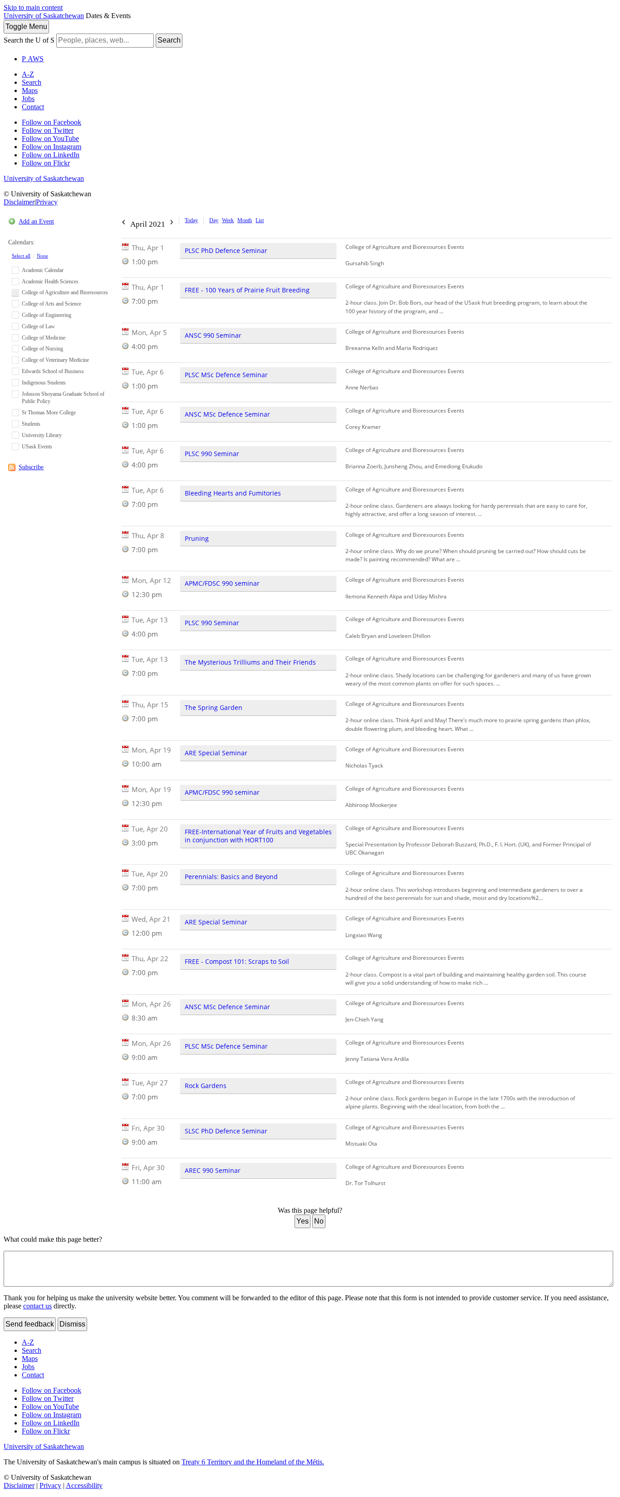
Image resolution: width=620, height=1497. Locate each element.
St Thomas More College (49, 412)
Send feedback (29, 1324)
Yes (302, 1221)
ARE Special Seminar (216, 752)
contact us (37, 1306)
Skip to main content (33, 7)
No (319, 1221)
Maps (30, 90)
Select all (21, 255)
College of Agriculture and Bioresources (65, 292)
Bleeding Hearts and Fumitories (233, 493)
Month (244, 220)
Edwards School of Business (53, 371)
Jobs (28, 98)
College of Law (38, 326)
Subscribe (31, 467)
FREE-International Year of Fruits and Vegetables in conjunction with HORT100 (258, 835)
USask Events (37, 446)
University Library (42, 435)
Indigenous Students (44, 382)
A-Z (28, 74)
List (260, 220)
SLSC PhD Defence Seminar (226, 1131)
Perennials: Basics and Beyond (231, 876)
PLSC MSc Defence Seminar (226, 374)
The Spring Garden (213, 707)
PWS (33, 59)
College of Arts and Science (51, 304)
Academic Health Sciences (50, 281)
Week (228, 220)
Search (169, 40)
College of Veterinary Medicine (55, 360)
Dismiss (72, 1324)
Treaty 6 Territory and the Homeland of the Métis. (253, 1462)
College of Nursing (42, 348)
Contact (33, 107)
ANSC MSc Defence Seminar (227, 414)
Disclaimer (19, 202)
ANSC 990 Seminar (213, 335)
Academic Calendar (43, 270)
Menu (26, 26)
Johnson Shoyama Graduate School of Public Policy (63, 398)
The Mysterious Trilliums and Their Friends (250, 662)
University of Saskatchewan (44, 15)
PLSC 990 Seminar (212, 453)
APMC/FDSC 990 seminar (222, 583)
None (42, 255)
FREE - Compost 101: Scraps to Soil (237, 961)
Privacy (47, 202)
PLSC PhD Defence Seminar (226, 250)
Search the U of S (29, 40)
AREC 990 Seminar (213, 1170)
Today (191, 220)
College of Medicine (43, 338)
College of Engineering (46, 315)
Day (213, 220)
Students (31, 424)
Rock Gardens (205, 1085)
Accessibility (84, 1485)
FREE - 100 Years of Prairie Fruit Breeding (247, 290)
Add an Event (36, 221)
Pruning (197, 538)
